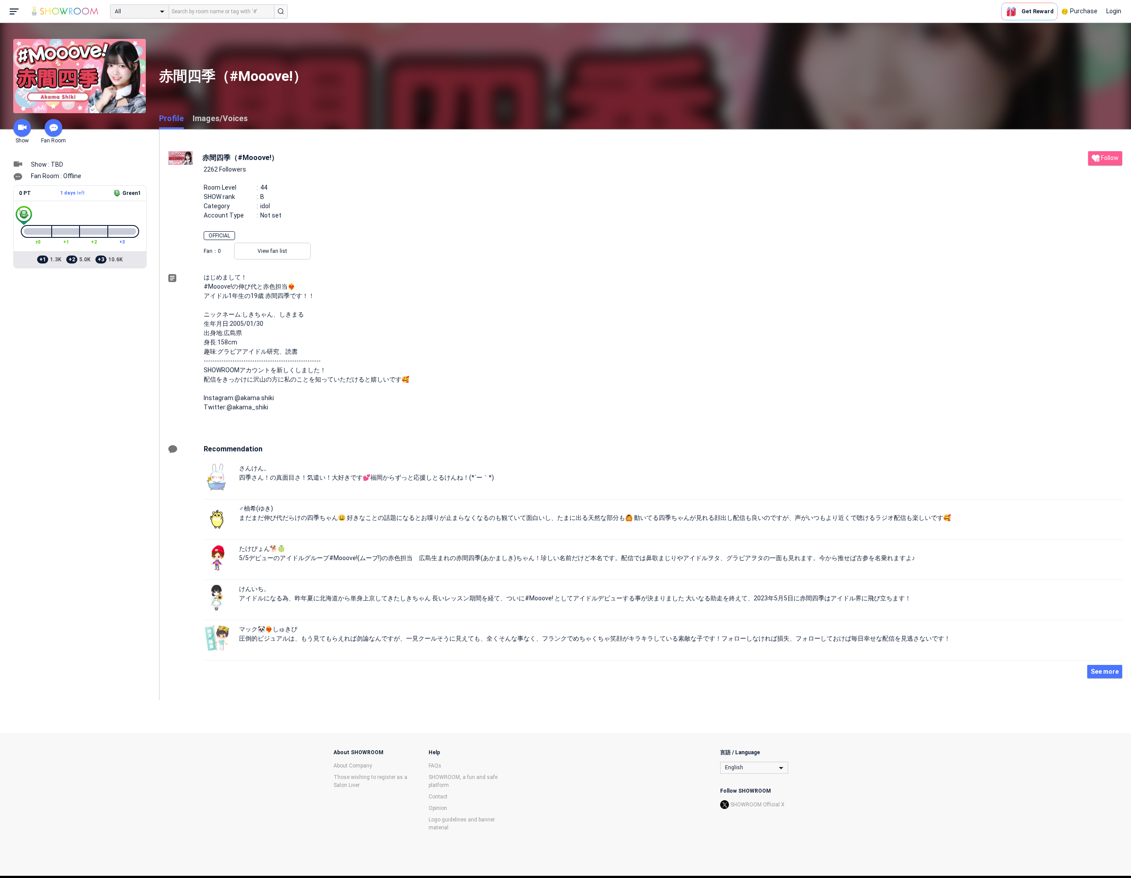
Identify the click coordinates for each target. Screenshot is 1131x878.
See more (1105, 671)
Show (22, 140)
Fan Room (53, 140)
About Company (353, 766)
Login (1113, 11)
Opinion (438, 808)
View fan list (272, 251)
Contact (438, 797)
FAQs (435, 766)
